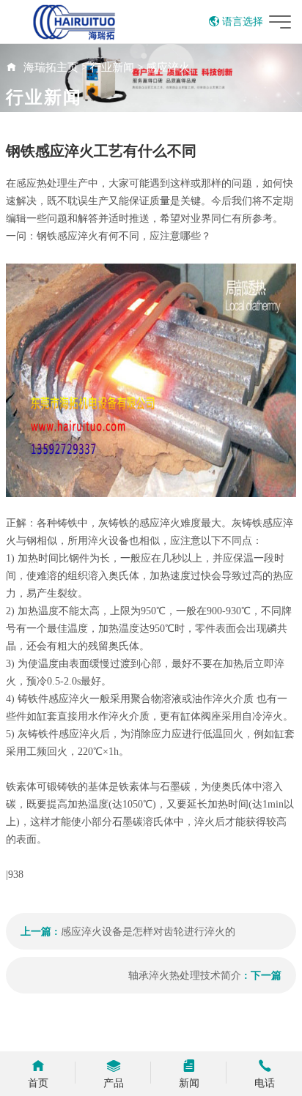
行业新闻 (112, 67)
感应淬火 (168, 67)
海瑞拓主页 (50, 67)
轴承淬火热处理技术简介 (184, 975)
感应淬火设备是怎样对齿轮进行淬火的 (148, 931)
